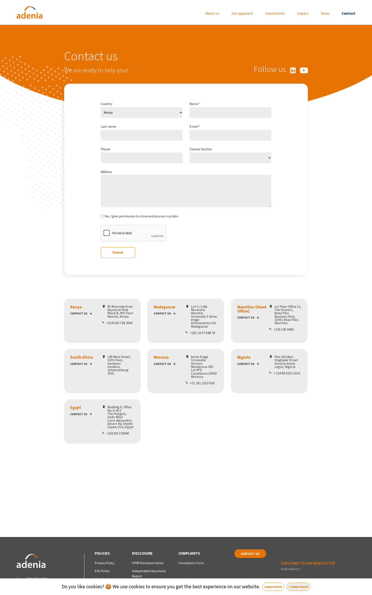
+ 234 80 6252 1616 (286, 373)
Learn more (273, 587)
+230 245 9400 (283, 329)
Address (106, 172)
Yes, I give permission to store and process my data (141, 216)
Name (194, 104)
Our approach (242, 13)
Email (194, 126)
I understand (298, 587)
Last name (108, 126)
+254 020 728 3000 (119, 323)
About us (212, 13)
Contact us (78, 313)
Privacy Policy (104, 563)
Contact (348, 13)
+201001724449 (117, 433)
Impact (302, 13)
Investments (275, 13)
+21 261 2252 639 (202, 383)
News (325, 13)
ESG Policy (102, 571)
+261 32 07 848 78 (202, 332)
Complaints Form (191, 563)
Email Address (291, 569)
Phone (105, 149)
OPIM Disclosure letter (148, 563)
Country (106, 104)
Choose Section (200, 149)
